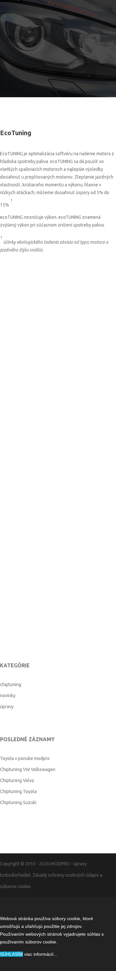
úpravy (7, 706)
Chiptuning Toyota (18, 791)
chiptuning (10, 684)
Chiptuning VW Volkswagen (27, 769)
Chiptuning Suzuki (18, 802)
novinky (7, 695)
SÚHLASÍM (11, 954)
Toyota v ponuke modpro (25, 758)
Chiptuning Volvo (17, 780)
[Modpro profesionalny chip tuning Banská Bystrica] (58, 37)
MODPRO (60, 863)
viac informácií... (40, 954)
